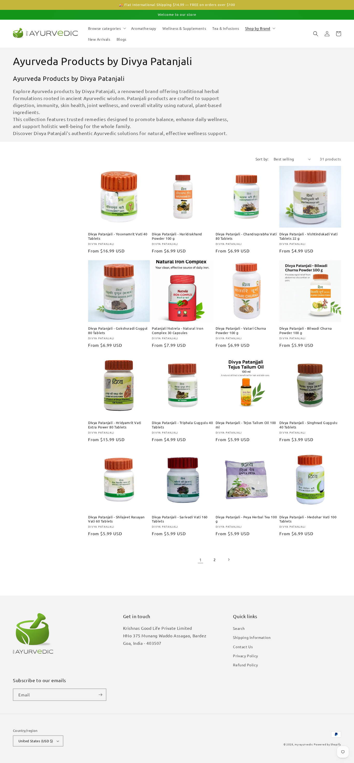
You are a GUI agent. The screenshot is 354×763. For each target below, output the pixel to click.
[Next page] (228, 559)
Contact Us (243, 646)
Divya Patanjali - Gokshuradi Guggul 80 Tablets (118, 330)
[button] (106, 28)
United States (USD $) (35, 741)
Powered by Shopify (327, 744)
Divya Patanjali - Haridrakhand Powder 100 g (177, 236)
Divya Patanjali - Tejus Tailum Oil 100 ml (246, 425)
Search (239, 628)
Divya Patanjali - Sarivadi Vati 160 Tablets (180, 519)
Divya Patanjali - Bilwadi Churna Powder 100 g (305, 330)
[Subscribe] (100, 695)
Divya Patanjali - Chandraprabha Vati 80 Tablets (246, 236)
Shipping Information (252, 637)
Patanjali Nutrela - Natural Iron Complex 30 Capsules (177, 330)
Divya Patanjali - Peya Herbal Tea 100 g (246, 519)
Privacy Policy (245, 655)
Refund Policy (245, 664)
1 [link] (200, 559)
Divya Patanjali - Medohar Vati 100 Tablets (307, 519)
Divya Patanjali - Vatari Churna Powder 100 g (241, 330)
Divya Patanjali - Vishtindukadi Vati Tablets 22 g (308, 236)
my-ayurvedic (304, 744)
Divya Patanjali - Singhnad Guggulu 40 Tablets (308, 425)
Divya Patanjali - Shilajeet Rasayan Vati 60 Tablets (116, 519)
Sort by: (262, 159)
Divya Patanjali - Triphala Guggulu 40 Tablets (182, 425)
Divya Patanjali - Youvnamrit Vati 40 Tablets (117, 236)
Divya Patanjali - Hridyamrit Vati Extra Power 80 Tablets (114, 425)
